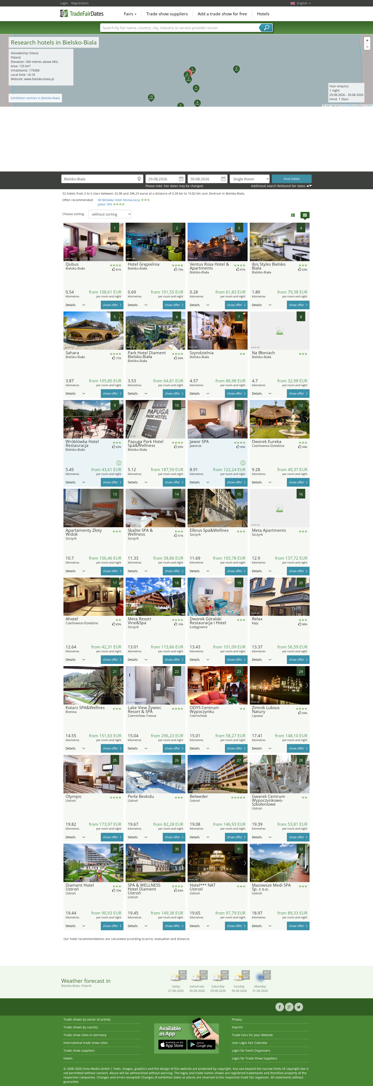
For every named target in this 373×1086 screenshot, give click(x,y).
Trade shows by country (80, 1027)
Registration (80, 3)
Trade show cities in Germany (84, 1035)
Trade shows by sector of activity (87, 1019)
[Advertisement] (186, 139)
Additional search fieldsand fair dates (278, 186)
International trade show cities (85, 1043)
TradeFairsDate (81, 13)
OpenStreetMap (347, 106)
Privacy (237, 1019)
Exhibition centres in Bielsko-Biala (35, 98)
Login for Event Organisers (251, 1050)
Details (71, 305)
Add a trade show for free (222, 14)
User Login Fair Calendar (249, 1043)
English (302, 3)
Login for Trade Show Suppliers (254, 1058)
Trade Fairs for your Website (252, 1035)
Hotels (263, 14)
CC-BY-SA (368, 106)
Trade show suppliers (167, 14)
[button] (186, 70)
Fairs (129, 14)
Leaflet (327, 106)
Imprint (237, 1027)
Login (64, 3)
